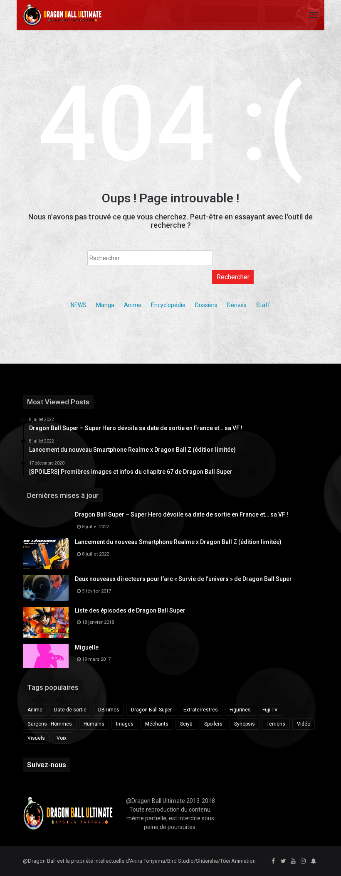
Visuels (36, 738)
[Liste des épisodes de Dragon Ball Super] (46, 622)
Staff (263, 305)
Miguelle (87, 647)
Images (124, 724)
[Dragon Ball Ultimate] (62, 15)
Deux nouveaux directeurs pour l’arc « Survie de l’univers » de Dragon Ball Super (183, 579)
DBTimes (108, 710)
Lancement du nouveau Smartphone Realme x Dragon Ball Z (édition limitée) (178, 542)
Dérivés (237, 305)
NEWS (78, 305)
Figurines (240, 710)
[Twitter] (283, 861)
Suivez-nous (46, 764)
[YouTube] (293, 861)
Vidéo (303, 724)
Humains (94, 724)
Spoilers (213, 724)
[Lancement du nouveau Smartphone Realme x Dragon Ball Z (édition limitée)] (46, 553)
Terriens (276, 724)
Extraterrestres (200, 710)
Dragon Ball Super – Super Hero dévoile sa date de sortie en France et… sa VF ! (181, 514)
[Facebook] (273, 861)
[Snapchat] (313, 861)
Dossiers (206, 305)
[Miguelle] (46, 656)
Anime (132, 305)
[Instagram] (303, 861)
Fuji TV (270, 710)
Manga (105, 305)
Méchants (156, 724)
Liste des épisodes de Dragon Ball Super (130, 610)
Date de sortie (70, 710)
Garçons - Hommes (49, 724)
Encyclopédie (168, 305)
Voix (62, 738)
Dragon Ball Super (151, 710)
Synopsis (244, 724)
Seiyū (186, 724)
